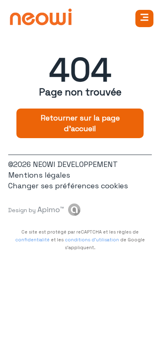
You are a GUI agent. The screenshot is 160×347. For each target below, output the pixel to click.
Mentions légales (39, 175)
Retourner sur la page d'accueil (80, 123)
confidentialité (32, 240)
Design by (36, 209)
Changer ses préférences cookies (68, 185)
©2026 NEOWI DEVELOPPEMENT (63, 164)
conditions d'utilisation (92, 240)
